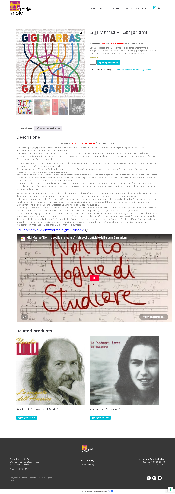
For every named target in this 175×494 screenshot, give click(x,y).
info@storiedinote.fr (155, 459)
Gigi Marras (146, 70)
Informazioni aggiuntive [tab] (48, 128)
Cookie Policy (87, 464)
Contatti (141, 8)
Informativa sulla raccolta (70, 491)
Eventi (115, 8)
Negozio (127, 8)
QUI (88, 230)
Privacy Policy (87, 460)
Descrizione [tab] (26, 128)
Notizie (104, 8)
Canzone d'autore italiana (127, 70)
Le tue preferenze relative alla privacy (94, 491)
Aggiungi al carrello (108, 62)
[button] (81, 33)
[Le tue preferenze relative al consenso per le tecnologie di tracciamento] (170, 489)
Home (93, 8)
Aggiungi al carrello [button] (27, 417)
